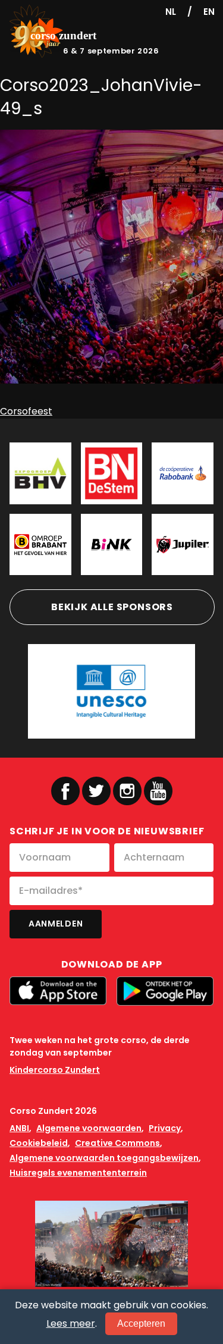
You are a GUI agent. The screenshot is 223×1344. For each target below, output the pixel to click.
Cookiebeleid (39, 1143)
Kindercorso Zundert (55, 1070)
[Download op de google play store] (165, 991)
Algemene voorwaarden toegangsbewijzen (104, 1158)
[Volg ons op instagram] (127, 791)
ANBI (19, 1128)
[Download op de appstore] (58, 990)
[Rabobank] (182, 473)
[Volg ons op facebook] (65, 791)
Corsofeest (26, 411)
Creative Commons (117, 1143)
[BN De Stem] (112, 473)
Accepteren (141, 1323)
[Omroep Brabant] (40, 545)
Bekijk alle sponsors (112, 607)
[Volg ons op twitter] (96, 791)
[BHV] (40, 473)
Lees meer (70, 1323)
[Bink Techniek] (112, 545)
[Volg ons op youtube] (158, 790)
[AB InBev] (182, 545)
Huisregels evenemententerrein (78, 1173)
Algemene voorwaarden (89, 1128)
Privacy (165, 1128)
